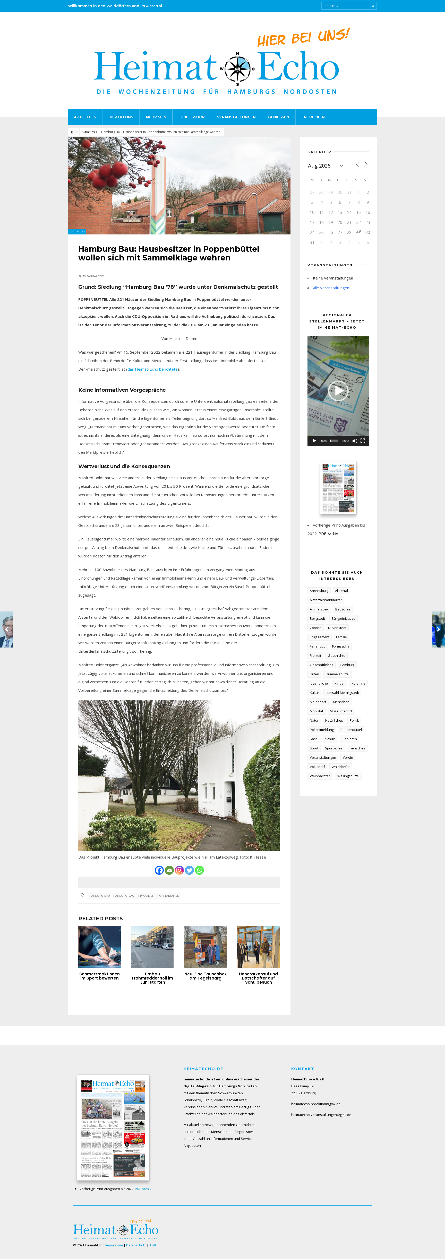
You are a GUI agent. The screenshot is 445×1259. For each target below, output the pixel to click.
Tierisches (357, 748)
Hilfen (314, 674)
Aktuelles (85, 117)
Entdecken (313, 117)
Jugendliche (319, 683)
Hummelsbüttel (337, 674)
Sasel (314, 739)
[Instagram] (179, 870)
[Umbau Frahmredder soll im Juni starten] (152, 947)
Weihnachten (320, 776)
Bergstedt (317, 618)
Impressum (114, 1245)
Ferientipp (318, 646)
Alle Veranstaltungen (331, 287)
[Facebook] (159, 870)
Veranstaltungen (236, 117)
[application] (338, 391)
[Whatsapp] (199, 870)
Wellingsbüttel (348, 776)
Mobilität (316, 711)
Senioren (350, 739)
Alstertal (341, 590)
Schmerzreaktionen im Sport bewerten (99, 976)
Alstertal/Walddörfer (326, 600)
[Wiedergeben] (314, 440)
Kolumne (358, 683)
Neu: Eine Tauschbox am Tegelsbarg (205, 976)
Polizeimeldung (322, 729)
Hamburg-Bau (123, 895)
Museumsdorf (341, 711)
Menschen (341, 702)
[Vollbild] (362, 440)
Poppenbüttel (168, 895)
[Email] (169, 870)
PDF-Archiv (328, 533)
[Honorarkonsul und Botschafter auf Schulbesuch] (258, 947)
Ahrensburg (319, 590)
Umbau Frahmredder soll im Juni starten (152, 978)
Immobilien (146, 895)
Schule (330, 739)
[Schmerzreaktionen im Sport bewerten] (99, 947)
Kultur (314, 692)
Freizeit (315, 655)
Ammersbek (319, 609)
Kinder (340, 683)
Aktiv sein (156, 117)
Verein (348, 757)
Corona (315, 627)
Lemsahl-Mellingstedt (342, 692)
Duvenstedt (337, 627)
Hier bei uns (120, 117)
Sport (314, 748)
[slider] (334, 441)
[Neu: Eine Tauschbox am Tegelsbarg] (205, 947)
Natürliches (334, 720)
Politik (354, 720)
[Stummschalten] (354, 440)
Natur (314, 720)
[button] (338, 391)
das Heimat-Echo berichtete (152, 369)
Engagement (319, 637)
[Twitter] (189, 870)
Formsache (340, 646)
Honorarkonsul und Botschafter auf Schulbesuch (258, 978)
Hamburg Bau (99, 895)
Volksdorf (317, 766)
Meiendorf (318, 702)
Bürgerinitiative (343, 618)
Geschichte (336, 655)
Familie (341, 637)
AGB (152, 1245)
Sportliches (334, 748)
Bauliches (342, 609)
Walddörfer (341, 766)
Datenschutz (136, 1245)
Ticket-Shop (192, 117)
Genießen (278, 117)
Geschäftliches (321, 664)
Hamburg (347, 664)
